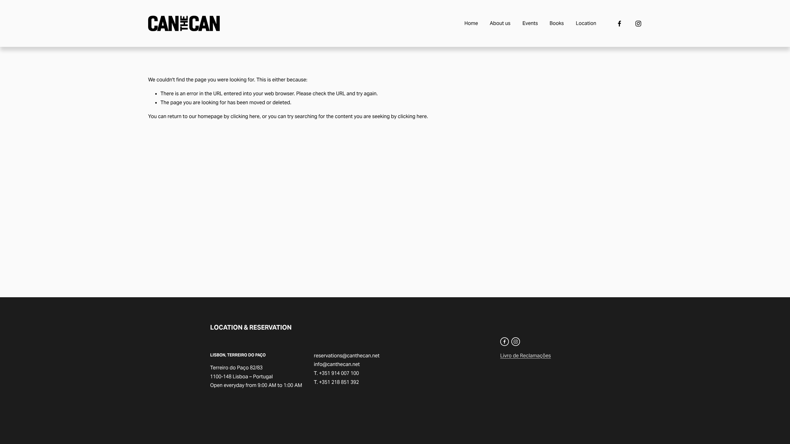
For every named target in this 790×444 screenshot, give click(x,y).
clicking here (245, 116)
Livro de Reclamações (525, 355)
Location (586, 23)
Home (471, 23)
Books (557, 23)
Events (530, 23)
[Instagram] (638, 23)
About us (500, 23)
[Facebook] (619, 23)
